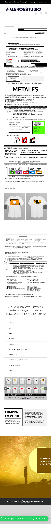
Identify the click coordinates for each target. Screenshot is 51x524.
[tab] (25, 323)
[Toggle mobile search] (41, 13)
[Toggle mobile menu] (46, 13)
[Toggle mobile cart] (36, 13)
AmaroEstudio (25, 502)
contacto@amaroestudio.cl (37, 2)
